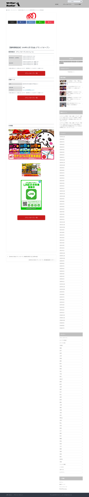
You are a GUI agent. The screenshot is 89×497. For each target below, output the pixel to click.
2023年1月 (62, 188)
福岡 (61, 448)
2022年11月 (62, 193)
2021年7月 (62, 235)
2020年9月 (62, 260)
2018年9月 (62, 323)
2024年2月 (62, 154)
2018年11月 (62, 317)
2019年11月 (62, 286)
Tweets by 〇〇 (71, 71)
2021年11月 (62, 224)
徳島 (61, 433)
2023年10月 (62, 165)
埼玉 (61, 371)
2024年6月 (62, 144)
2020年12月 (62, 253)
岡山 (61, 423)
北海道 (61, 345)
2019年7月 (62, 297)
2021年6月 (62, 237)
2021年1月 (62, 250)
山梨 (61, 386)
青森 (61, 348)
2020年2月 (62, 279)
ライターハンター (60, 494)
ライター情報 (77, 4)
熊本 (61, 456)
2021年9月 (62, 229)
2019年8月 (62, 294)
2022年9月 (62, 198)
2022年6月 (62, 206)
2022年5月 (62, 209)
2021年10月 (62, 227)
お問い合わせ (9, 494)
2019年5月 (62, 302)
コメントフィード (63, 486)
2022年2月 (62, 216)
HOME (56, 4)
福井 (61, 389)
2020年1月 (62, 281)
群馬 (61, 368)
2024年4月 (62, 149)
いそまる (61, 61)
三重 (61, 404)
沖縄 (61, 461)
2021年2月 (62, 248)
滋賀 (61, 407)
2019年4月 (62, 304)
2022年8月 (62, 201)
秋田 (61, 353)
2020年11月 (62, 255)
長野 (61, 397)
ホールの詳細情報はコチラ (28, 89)
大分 (61, 446)
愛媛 (61, 438)
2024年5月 (62, 147)
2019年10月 (62, 289)
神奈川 (61, 379)
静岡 (61, 381)
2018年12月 (62, 315)
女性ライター (79, 61)
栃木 (61, 363)
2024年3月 (62, 152)
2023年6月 (62, 175)
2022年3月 (62, 214)
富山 (61, 394)
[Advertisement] (31, 35)
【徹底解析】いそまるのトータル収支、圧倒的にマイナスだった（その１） (74, 93)
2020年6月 (62, 268)
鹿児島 (61, 459)
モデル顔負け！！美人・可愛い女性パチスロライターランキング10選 (74, 82)
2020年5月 (62, 271)
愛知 (61, 402)
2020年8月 (62, 263)
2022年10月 (62, 196)
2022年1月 (62, 219)
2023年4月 (62, 180)
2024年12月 (62, 136)
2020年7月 (62, 266)
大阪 (61, 412)
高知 (61, 441)
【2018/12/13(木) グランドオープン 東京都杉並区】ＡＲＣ (41, 259)
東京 (61, 376)
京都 (61, 410)
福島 (61, 361)
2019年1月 (62, 312)
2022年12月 (62, 191)
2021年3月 (62, 245)
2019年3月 (62, 307)
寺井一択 (61, 63)
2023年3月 (62, 183)
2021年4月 (62, 242)
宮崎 (61, 454)
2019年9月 (62, 291)
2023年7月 (62, 172)
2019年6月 (62, 299)
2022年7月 (62, 204)
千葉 (61, 373)
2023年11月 (62, 162)
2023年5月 (62, 178)
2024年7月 (62, 141)
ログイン (61, 482)
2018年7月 (62, 328)
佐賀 (61, 443)
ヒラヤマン (74, 61)
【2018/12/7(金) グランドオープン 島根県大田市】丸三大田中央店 (23, 256)
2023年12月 (62, 160)
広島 (61, 425)
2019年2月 (62, 310)
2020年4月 (62, 273)
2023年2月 (62, 185)
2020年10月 (62, 258)
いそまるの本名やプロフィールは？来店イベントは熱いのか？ (73, 87)
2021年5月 (62, 240)
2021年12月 (62, 222)
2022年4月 (62, 211)
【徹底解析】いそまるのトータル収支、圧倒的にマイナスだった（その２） (74, 99)
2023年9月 (62, 167)
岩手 (61, 350)
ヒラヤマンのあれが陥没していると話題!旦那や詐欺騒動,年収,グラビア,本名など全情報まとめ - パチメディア (71, 126)
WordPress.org (62, 489)
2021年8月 (62, 232)
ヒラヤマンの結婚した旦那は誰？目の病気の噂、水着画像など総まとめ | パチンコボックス (71, 119)
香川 (61, 436)
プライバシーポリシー (18, 494)
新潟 (61, 399)
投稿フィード (62, 484)
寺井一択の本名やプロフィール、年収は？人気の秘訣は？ (74, 104)
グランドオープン (67, 4)
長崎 (61, 451)
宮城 (61, 358)
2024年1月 (62, 157)
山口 (61, 430)
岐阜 (61, 384)
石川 (61, 392)
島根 (61, 428)
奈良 (61, 415)
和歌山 (61, 417)
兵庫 (61, 420)
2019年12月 (62, 284)
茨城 (61, 366)
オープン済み (62, 342)
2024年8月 (62, 139)
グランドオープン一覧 (31, 73)
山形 (61, 355)
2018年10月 (62, 320)
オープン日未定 (63, 340)
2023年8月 (62, 170)
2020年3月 (62, 276)
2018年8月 (62, 325)
